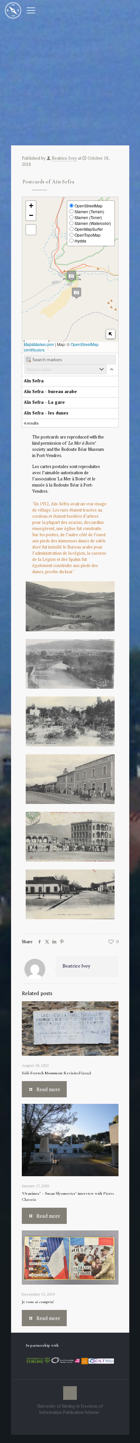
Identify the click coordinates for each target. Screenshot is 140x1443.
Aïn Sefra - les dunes (46, 413)
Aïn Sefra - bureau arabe (50, 391)
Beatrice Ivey (64, 158)
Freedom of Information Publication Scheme (71, 1409)
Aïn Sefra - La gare (44, 402)
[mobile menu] (30, 9)
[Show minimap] (110, 334)
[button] (76, 293)
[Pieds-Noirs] (13, 10)
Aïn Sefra (34, 381)
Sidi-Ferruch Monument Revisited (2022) (56, 1073)
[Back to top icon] (70, 1393)
